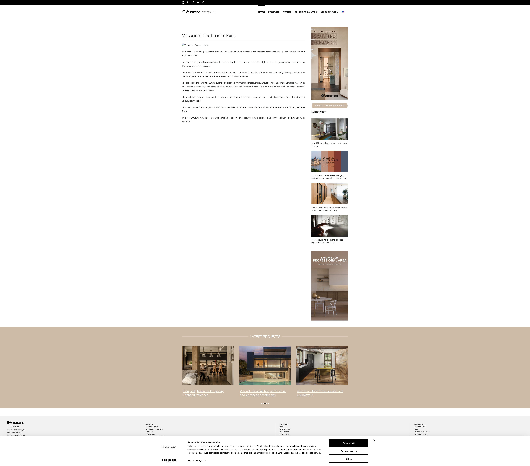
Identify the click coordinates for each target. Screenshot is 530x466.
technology (276, 82)
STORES (149, 424)
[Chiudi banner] (374, 440)
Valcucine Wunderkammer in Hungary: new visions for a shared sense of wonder (328, 176)
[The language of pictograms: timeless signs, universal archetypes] (329, 226)
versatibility (291, 82)
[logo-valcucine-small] (15, 422)
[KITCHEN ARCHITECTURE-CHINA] (208, 347)
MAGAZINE (284, 432)
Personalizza (347, 451)
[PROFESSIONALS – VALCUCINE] (329, 252)
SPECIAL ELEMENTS (154, 429)
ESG (281, 427)
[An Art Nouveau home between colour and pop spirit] (329, 129)
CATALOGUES (420, 427)
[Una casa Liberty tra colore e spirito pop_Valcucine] (322, 347)
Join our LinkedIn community (329, 105)
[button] (261, 403)
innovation (266, 82)
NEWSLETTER (420, 434)
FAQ (416, 429)
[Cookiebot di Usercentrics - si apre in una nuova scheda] (169, 461)
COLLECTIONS (152, 427)
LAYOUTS (149, 432)
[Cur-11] (265, 347)
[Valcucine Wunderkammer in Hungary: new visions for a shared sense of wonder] (329, 161)
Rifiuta (348, 459)
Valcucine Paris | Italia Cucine (196, 62)
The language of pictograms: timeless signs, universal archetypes (327, 241)
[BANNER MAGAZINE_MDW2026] (329, 28)
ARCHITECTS (285, 429)
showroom (245, 51)
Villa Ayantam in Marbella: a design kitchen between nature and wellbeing (329, 209)
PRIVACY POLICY (421, 432)
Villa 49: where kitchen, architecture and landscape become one (206, 393)
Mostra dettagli (194, 460)
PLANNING (150, 434)
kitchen (292, 107)
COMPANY (284, 424)
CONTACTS (418, 424)
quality (284, 97)
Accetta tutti (349, 443)
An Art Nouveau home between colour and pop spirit (329, 144)
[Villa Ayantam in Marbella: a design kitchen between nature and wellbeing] (329, 193)
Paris (230, 35)
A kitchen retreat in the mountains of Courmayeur (263, 393)
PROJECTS (284, 434)
